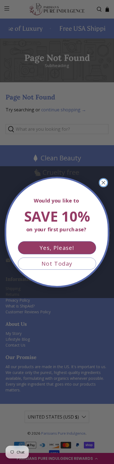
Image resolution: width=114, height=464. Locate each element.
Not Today (57, 263)
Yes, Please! (57, 248)
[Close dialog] (103, 182)
